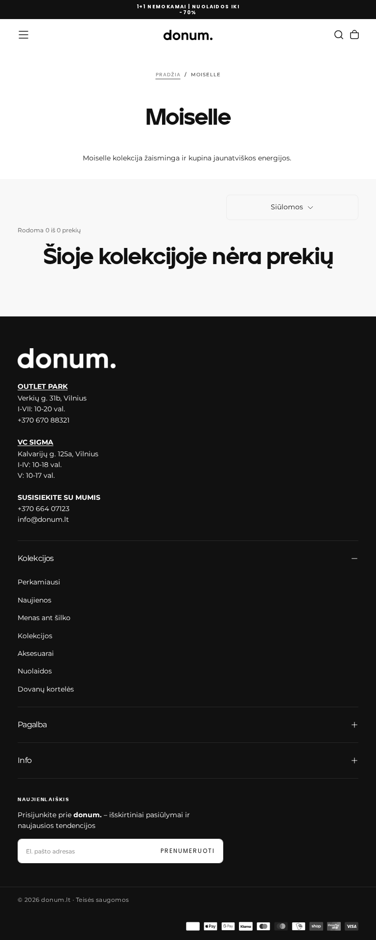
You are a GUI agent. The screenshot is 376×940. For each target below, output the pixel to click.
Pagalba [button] (32, 724)
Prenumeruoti (188, 851)
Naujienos (34, 600)
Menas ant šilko (44, 617)
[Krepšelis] (354, 35)
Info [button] (24, 760)
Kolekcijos (35, 635)
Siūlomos (287, 206)
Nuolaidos (35, 671)
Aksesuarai (36, 653)
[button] (23, 35)
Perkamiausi (39, 582)
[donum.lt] (67, 358)
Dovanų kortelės (46, 689)
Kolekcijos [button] (36, 558)
